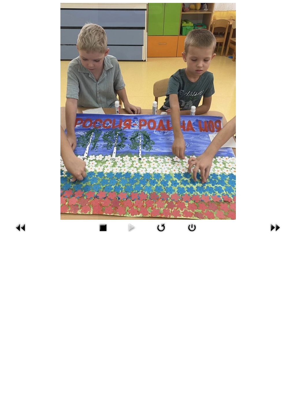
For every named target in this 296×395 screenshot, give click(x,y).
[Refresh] (161, 227)
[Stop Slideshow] (103, 227)
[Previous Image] (21, 227)
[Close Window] (191, 227)
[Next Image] (275, 227)
